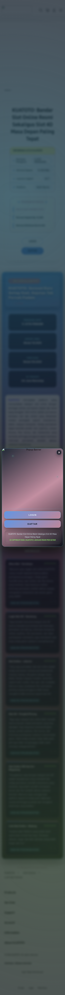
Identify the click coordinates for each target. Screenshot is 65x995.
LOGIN (32, 515)
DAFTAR (32, 524)
